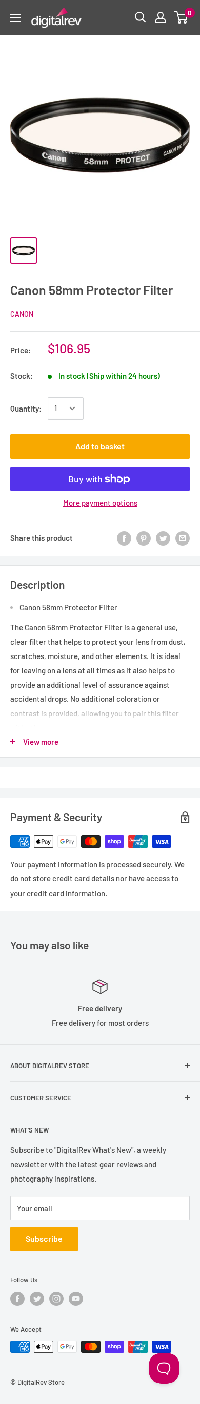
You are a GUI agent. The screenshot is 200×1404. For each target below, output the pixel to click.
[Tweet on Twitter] (163, 538)
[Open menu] (15, 18)
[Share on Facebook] (124, 538)
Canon (21, 314)
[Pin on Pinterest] (143, 538)
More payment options (100, 502)
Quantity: (26, 408)
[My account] (160, 17)
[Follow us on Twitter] (37, 1299)
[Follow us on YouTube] (76, 1299)
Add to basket (100, 446)
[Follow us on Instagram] (56, 1299)
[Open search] (140, 17)
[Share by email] (182, 538)
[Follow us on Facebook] (17, 1299)
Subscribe (44, 1238)
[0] (181, 17)
